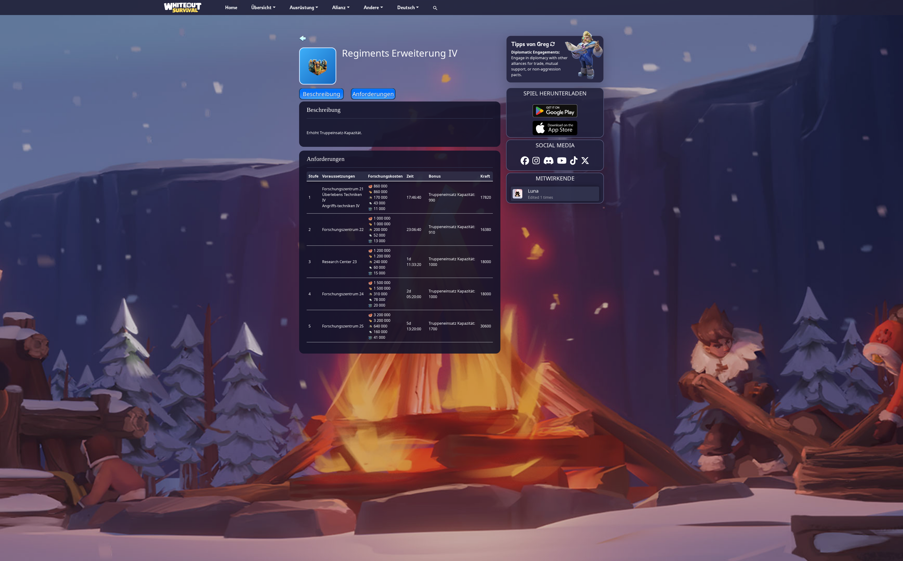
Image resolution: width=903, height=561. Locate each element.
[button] (435, 7)
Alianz (339, 7)
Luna (533, 191)
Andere (371, 7)
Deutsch (406, 7)
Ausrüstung (302, 7)
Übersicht (261, 7)
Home (231, 7)
